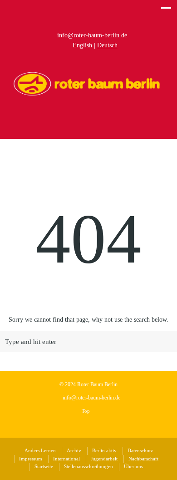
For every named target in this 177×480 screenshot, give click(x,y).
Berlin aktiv (104, 450)
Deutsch (107, 45)
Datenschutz (140, 450)
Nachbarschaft (143, 458)
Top (86, 411)
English (82, 45)
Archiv (74, 450)
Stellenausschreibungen (88, 466)
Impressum (30, 458)
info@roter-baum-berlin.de (92, 35)
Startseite (43, 466)
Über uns (133, 466)
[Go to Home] (88, 94)
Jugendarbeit (104, 458)
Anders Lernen (40, 450)
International (66, 458)
